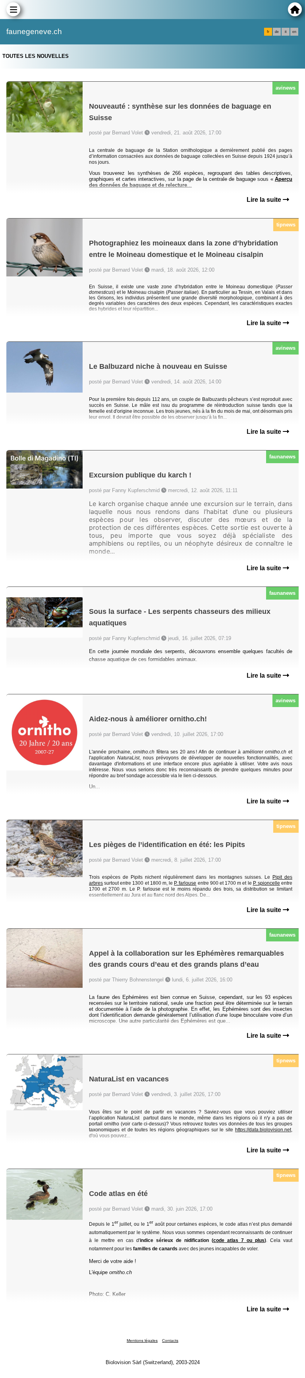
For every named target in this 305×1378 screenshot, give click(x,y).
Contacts (170, 1340)
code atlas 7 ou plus (238, 1240)
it (286, 32)
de (277, 32)
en (294, 32)
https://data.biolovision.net (263, 1130)
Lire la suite (265, 199)
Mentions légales (142, 1340)
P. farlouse (185, 883)
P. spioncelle (266, 883)
